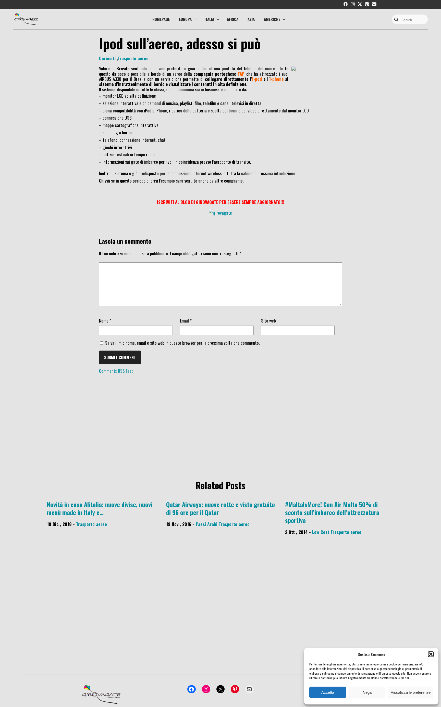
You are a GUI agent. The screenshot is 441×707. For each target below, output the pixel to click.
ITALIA (209, 19)
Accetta (327, 692)
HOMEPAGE (161, 19)
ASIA (251, 19)
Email (186, 320)
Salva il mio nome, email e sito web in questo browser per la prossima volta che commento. (182, 342)
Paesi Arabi (206, 524)
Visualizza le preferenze (411, 692)
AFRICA (232, 19)
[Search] (396, 20)
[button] (430, 654)
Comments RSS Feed (116, 371)
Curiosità (108, 58)
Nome (105, 320)
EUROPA (185, 19)
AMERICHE (272, 19)
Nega (367, 692)
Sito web (268, 320)
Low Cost (320, 532)
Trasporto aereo (133, 58)
